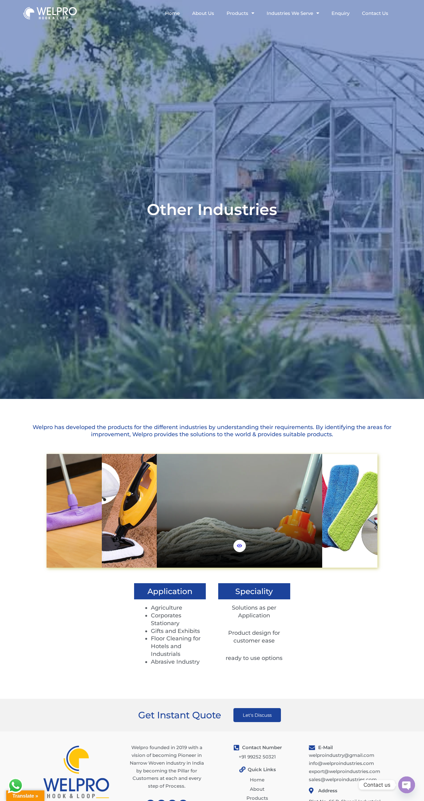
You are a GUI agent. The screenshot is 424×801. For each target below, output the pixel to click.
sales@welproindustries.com (343, 779)
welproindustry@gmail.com (341, 755)
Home (172, 13)
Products (237, 13)
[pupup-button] (239, 546)
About (257, 789)
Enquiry (341, 13)
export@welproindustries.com (344, 771)
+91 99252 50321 (257, 757)
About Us (203, 13)
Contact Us (375, 13)
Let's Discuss (257, 715)
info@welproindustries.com (341, 763)
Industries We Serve (290, 13)
